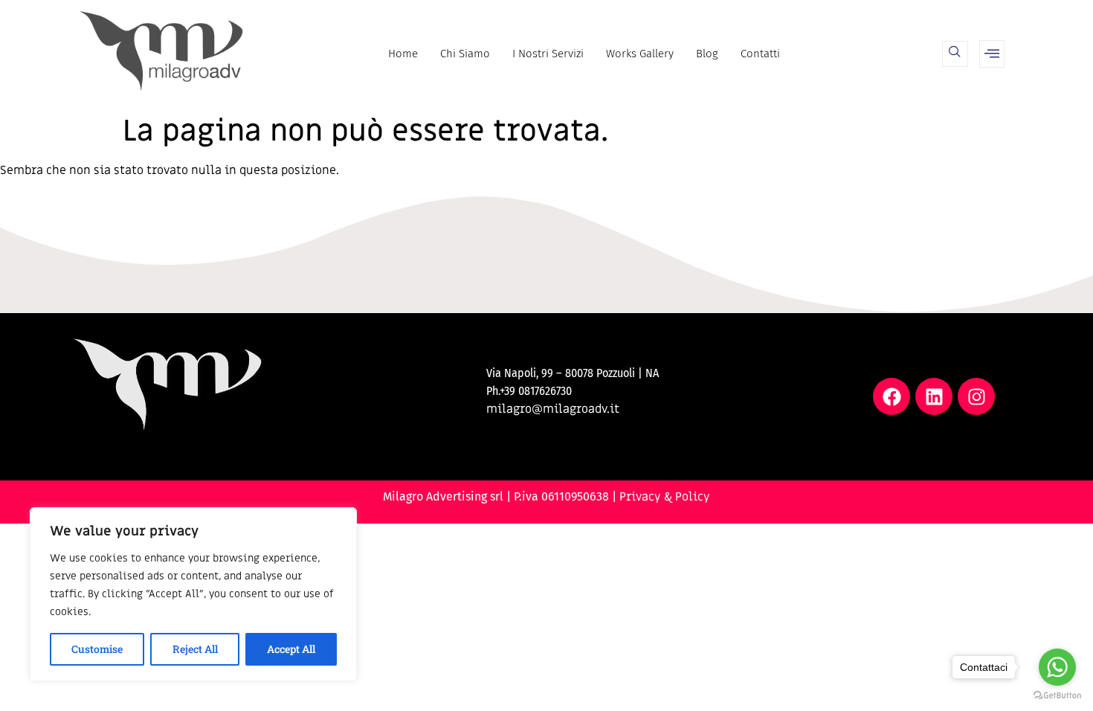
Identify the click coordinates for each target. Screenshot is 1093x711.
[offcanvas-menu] (992, 54)
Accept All (291, 649)
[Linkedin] (933, 396)
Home (403, 53)
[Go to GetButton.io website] (1057, 696)
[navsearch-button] (955, 54)
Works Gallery (640, 53)
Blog (707, 53)
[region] (193, 594)
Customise (97, 649)
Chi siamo (465, 53)
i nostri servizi (548, 53)
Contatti (760, 53)
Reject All (195, 649)
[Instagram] (976, 396)
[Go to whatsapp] (1057, 667)
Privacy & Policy (664, 497)
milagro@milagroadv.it (552, 409)
